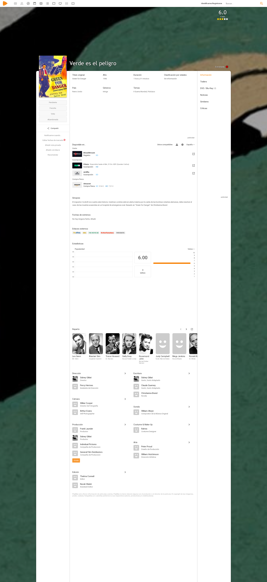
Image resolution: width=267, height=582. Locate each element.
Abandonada (53, 119)
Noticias (204, 95)
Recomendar (53, 155)
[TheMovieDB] (94, 234)
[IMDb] (85, 234)
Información (206, 75)
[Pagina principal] (5, 5)
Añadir (93, 219)
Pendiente (53, 102)
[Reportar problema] (177, 144)
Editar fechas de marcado (54, 140)
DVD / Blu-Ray (208, 88)
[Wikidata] (120, 234)
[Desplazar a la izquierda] (181, 329)
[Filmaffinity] (77, 234)
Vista (53, 114)
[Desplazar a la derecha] (186, 329)
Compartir (54, 128)
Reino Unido (77, 92)
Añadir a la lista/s (53, 150)
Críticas (203, 108)
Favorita (53, 108)
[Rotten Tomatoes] (108, 234)
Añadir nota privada (53, 145)
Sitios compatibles (164, 145)
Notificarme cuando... (52, 135)
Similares (204, 101)
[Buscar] (261, 3)
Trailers (203, 81)
